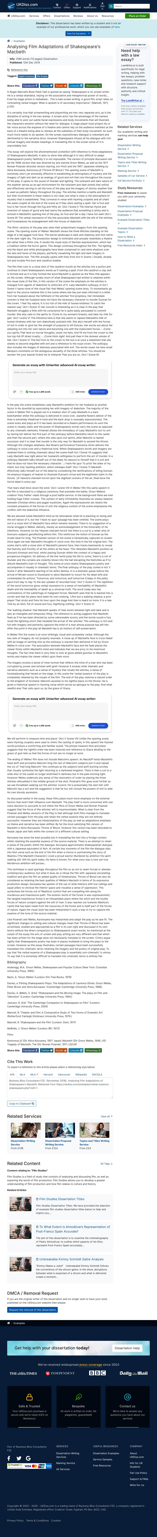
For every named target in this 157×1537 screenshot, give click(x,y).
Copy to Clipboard (20, 1103)
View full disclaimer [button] (76, 33)
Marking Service (127, 170)
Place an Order (137, 15)
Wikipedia (81, 1074)
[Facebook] (10, 1458)
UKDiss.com (17, 15)
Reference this (19, 69)
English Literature (26, 76)
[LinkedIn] (19, 1458)
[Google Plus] (28, 1458)
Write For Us (137, 1485)
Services (34, 15)
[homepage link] (8, 40)
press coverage (90, 1364)
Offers (46, 15)
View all (106, 1116)
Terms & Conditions (37, 1520)
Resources (108, 15)
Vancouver (64, 1074)
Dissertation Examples (131, 206)
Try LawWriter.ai (132, 100)
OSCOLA (97, 1074)
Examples (19, 40)
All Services (63, 1469)
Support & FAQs (139, 1478)
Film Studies (42, 76)
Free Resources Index (130, 245)
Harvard (48, 1074)
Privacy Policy (15, 1520)
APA (12, 1074)
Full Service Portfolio (130, 180)
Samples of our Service (131, 175)
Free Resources (102, 1465)
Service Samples (102, 1459)
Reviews (78, 15)
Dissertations (61, 15)
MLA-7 (34, 1074)
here (117, 26)
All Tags (106, 1163)
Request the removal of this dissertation (32, 1309)
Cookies (56, 1520)
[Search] (111, 6)
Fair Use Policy (138, 1472)
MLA (22, 1074)
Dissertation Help (127, 1348)
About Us (92, 15)
